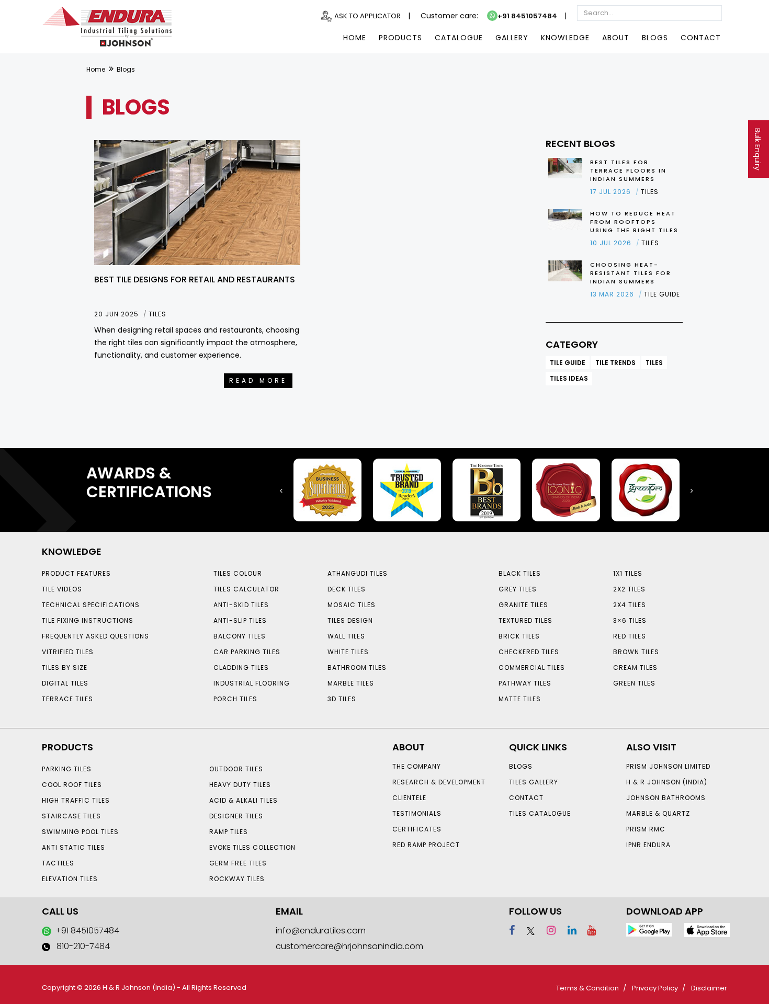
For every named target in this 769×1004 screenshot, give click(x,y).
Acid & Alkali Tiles (243, 800)
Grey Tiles (518, 589)
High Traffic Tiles (76, 800)
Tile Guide (567, 362)
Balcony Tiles (239, 636)
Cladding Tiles (241, 667)
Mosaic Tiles (351, 604)
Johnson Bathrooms (666, 797)
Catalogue (459, 37)
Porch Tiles (235, 698)
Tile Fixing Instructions (87, 620)
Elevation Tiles (70, 878)
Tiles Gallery (533, 782)
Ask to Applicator (367, 16)
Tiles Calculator (246, 589)
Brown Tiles (636, 651)
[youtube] (587, 930)
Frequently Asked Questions (95, 636)
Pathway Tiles (525, 683)
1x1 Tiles (627, 573)
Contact (701, 37)
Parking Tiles (67, 769)
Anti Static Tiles (73, 847)
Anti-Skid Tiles (241, 604)
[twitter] (526, 930)
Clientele (409, 797)
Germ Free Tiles (238, 863)
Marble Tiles (350, 683)
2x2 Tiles (629, 589)
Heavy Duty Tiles (240, 784)
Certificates (417, 829)
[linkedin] (567, 930)
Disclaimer (709, 988)
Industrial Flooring (251, 683)
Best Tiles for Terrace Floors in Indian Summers (628, 170)
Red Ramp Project (426, 844)
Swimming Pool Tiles (80, 831)
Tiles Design (350, 620)
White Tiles (348, 651)
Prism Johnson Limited (668, 766)
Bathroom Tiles (357, 667)
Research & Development (438, 782)
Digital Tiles (65, 683)
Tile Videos (62, 589)
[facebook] (512, 930)
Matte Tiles (520, 698)
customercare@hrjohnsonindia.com (349, 946)
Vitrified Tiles (68, 651)
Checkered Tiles (529, 651)
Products (400, 37)
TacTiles (58, 863)
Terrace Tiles (67, 698)
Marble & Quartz (658, 813)
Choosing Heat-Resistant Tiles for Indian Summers (630, 273)
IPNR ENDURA (648, 844)
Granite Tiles (523, 604)
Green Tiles (634, 683)
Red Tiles (629, 636)
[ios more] (707, 929)
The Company (416, 766)
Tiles (654, 362)
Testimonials (417, 813)
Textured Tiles (525, 620)
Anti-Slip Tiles (240, 620)
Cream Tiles (635, 667)
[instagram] (546, 930)
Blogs (655, 37)
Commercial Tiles (532, 667)
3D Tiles (341, 698)
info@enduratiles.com (321, 931)
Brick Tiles (519, 636)
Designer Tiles (236, 816)
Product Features (76, 573)
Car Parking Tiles (246, 651)
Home (354, 37)
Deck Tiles (346, 589)
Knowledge (565, 37)
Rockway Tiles (237, 878)
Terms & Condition (587, 988)
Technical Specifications (91, 604)
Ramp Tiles (228, 831)
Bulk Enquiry (757, 149)
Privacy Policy (655, 988)
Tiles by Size (64, 667)
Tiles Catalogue (540, 813)
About (615, 37)
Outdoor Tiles (236, 769)
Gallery (511, 37)
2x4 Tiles (629, 604)
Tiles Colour (237, 573)
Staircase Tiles (71, 816)
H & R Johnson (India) (666, 782)
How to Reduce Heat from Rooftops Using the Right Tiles (634, 221)
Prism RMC (645, 829)
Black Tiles (520, 573)
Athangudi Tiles (357, 573)
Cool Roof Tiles (72, 784)
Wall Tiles (346, 636)
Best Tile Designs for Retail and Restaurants (194, 279)
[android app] (649, 929)
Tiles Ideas (569, 378)
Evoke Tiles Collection (252, 847)
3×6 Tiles (630, 620)
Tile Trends (615, 362)
